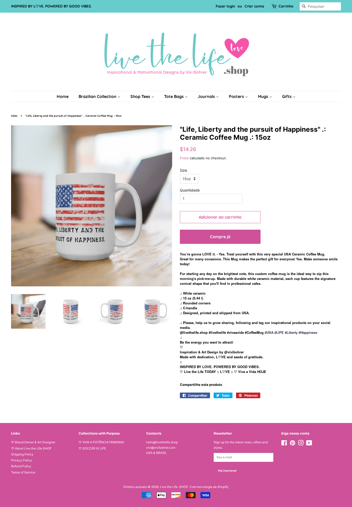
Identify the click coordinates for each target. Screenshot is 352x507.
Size (183, 170)
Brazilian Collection (98, 96)
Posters (237, 96)
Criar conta (254, 6)
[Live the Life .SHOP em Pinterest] (292, 444)
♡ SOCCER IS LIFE (92, 448)
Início (14, 116)
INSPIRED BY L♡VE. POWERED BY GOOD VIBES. (51, 6)
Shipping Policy (22, 454)
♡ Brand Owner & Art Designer (33, 442)
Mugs (263, 96)
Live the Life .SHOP (174, 487)
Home (63, 96)
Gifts (287, 96)
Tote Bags (174, 96)
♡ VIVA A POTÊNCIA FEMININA (101, 442)
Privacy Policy (21, 460)
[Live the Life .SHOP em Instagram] (301, 444)
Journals (207, 96)
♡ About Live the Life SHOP (31, 448)
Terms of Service (23, 472)
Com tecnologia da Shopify (209, 487)
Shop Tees (140, 96)
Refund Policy (21, 466)
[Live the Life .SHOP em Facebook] (284, 444)
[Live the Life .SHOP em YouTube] (309, 444)
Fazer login (225, 6)
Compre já (220, 236)
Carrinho (286, 6)
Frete (184, 158)
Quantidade (190, 190)
